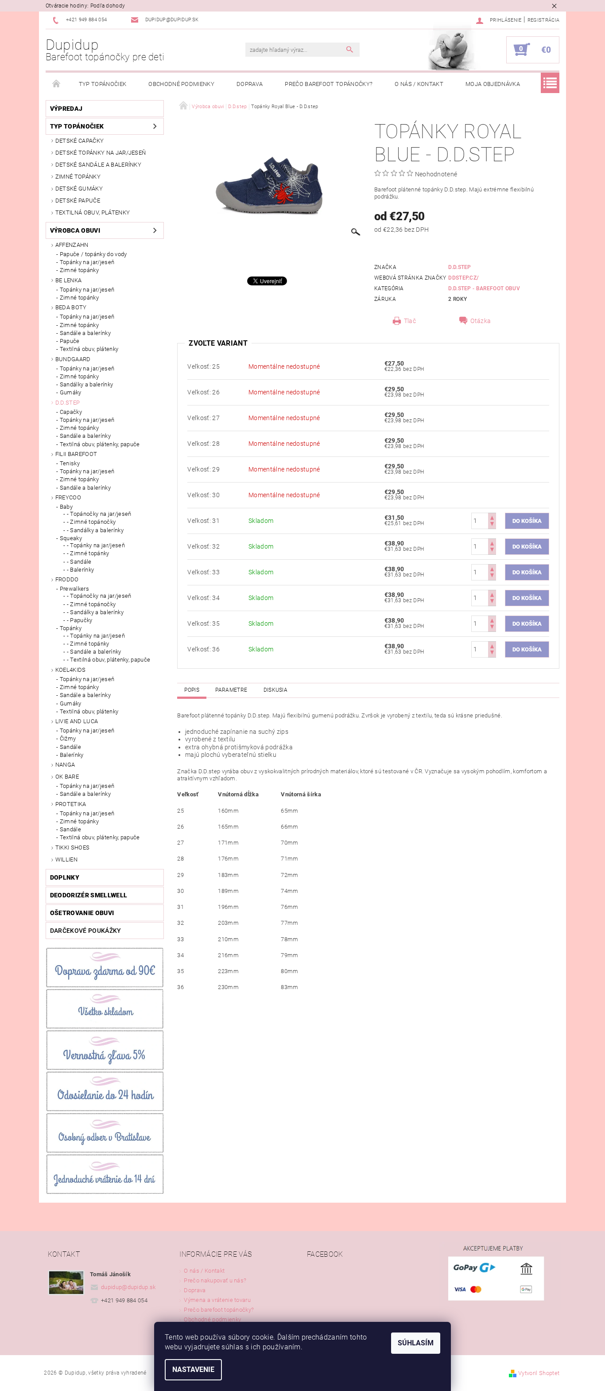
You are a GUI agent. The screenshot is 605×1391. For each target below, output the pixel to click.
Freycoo (68, 497)
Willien (66, 859)
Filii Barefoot (76, 454)
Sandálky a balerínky (86, 384)
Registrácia (543, 20)
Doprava (250, 84)
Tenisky (70, 463)
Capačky (71, 412)
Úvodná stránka (57, 84)
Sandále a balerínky (85, 333)
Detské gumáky (79, 188)
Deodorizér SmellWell (88, 895)
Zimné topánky (78, 176)
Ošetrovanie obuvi (82, 912)
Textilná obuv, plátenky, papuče (100, 444)
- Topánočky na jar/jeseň (99, 513)
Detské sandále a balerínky (98, 164)
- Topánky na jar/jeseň (96, 545)
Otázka (480, 320)
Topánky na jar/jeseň (87, 262)
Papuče (70, 341)
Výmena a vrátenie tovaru (217, 1300)
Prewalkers (74, 588)
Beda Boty (71, 307)
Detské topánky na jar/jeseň (100, 152)
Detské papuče (77, 200)
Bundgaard (73, 359)
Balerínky (72, 755)
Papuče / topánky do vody (93, 254)
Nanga (65, 764)
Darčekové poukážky (85, 930)
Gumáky (70, 392)
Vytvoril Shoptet (538, 1373)
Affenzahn (72, 245)
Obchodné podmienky (181, 84)
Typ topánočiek (102, 84)
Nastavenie (193, 1369)
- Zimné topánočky (91, 521)
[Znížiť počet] (492, 525)
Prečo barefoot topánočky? (328, 84)
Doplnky (64, 877)
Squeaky (71, 538)
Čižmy (68, 738)
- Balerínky (80, 569)
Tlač (410, 320)
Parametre (231, 690)
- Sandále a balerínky (94, 651)
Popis (191, 690)
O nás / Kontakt (419, 84)
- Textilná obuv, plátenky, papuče (109, 659)
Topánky (70, 628)
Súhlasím (416, 1343)
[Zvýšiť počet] (492, 517)
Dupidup (105, 50)
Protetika (70, 804)
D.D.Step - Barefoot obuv (484, 288)
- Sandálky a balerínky (95, 530)
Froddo (67, 579)
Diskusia (276, 690)
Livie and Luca (76, 721)
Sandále (70, 747)
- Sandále (79, 561)
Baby (66, 506)
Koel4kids (70, 669)
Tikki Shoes (72, 847)
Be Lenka (68, 280)
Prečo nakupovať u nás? (215, 1280)
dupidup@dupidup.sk (128, 1287)
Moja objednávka (492, 84)
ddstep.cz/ (463, 278)
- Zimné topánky (88, 553)
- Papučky (80, 620)
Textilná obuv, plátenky (92, 212)
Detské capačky (79, 140)
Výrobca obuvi (75, 230)
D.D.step (67, 402)
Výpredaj (66, 108)
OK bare (67, 776)
